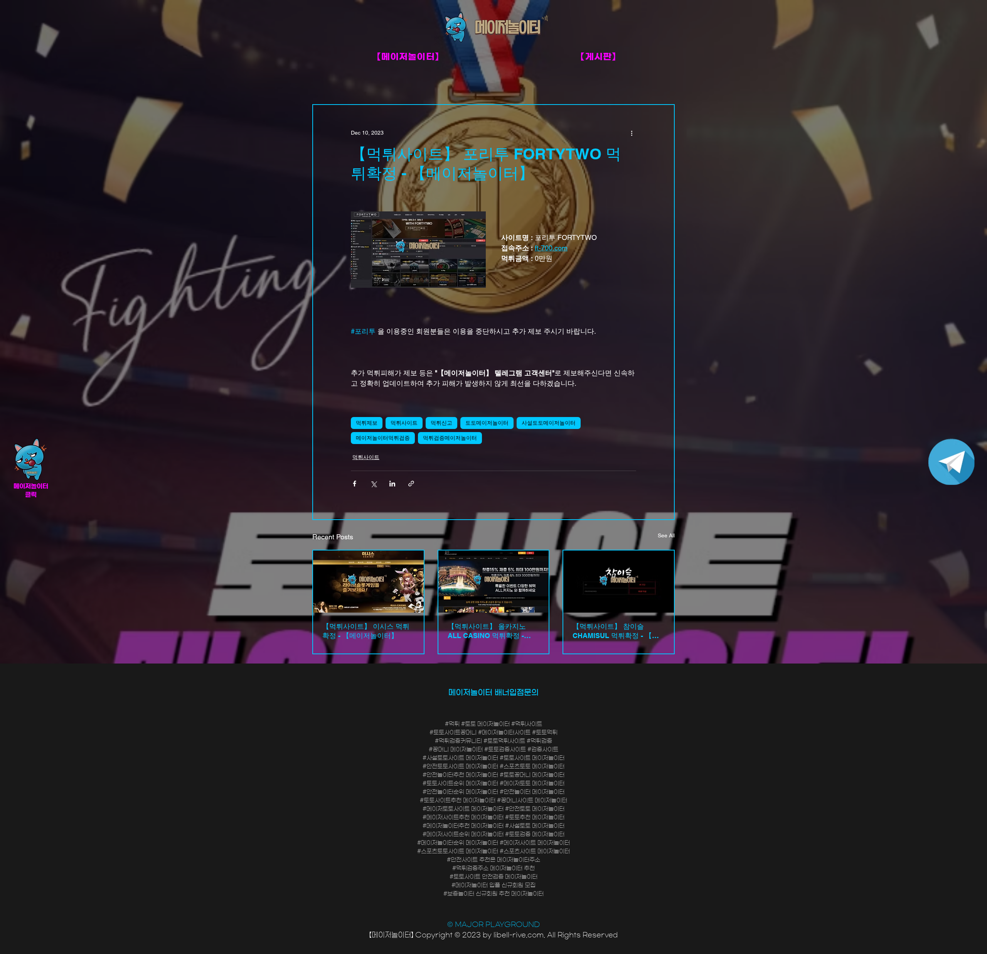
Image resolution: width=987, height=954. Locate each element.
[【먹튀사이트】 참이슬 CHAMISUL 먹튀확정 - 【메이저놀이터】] (618, 581)
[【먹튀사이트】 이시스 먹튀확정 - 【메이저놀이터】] (368, 581)
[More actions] (631, 132)
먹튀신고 (441, 423)
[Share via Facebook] (354, 483)
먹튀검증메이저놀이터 (450, 438)
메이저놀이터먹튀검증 (383, 438)
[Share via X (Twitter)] (373, 483)
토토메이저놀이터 (487, 423)
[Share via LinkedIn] (392, 483)
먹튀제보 (366, 423)
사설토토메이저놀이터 (549, 423)
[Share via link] (411, 483)
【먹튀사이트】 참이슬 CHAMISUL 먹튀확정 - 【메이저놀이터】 (616, 631)
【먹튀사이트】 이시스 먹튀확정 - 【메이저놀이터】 (365, 631)
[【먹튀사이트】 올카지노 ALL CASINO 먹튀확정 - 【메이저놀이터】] (493, 581)
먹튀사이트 (404, 423)
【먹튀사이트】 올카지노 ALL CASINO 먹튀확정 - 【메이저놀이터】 (487, 631)
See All (666, 535)
